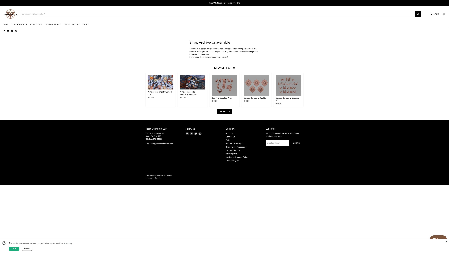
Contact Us (230, 137)
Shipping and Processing (236, 147)
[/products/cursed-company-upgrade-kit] (288, 85)
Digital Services (72, 24)
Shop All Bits (224, 111)
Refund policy (231, 154)
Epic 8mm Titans (52, 24)
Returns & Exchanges (234, 143)
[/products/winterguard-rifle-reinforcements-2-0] (192, 82)
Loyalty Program (232, 160)
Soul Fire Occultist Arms (222, 98)
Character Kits (19, 24)
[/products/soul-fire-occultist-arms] (224, 85)
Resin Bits (35, 24)
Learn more (68, 243)
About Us (229, 133)
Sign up (296, 143)
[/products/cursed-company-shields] (256, 85)
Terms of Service (233, 150)
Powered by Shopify (153, 178)
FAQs (228, 140)
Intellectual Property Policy (237, 157)
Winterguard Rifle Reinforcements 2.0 (188, 93)
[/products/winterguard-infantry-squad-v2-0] (160, 82)
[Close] (446, 241)
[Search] (418, 14)
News (85, 24)
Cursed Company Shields (255, 98)
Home (5, 24)
